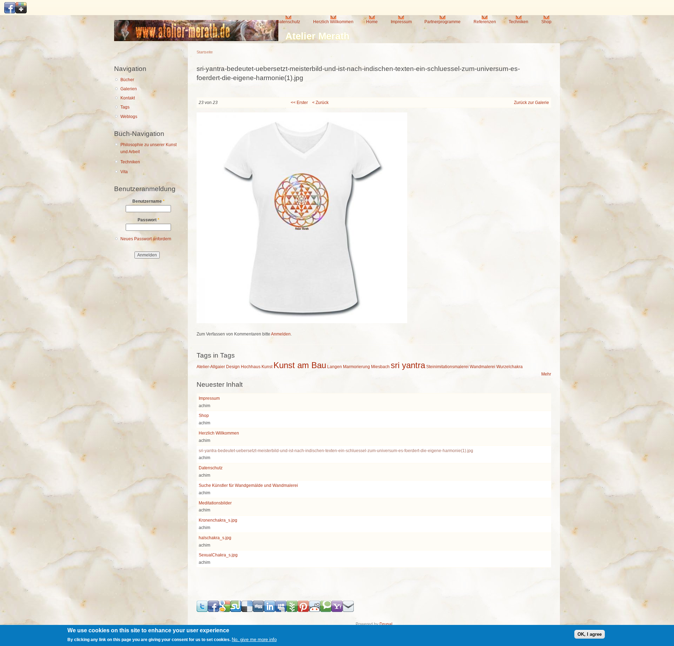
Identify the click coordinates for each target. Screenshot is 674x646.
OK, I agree (589, 634)
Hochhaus (250, 366)
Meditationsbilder (215, 503)
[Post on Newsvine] (292, 610)
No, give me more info (254, 639)
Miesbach (380, 366)
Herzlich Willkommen (333, 21)
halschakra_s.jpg (215, 537)
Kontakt (127, 98)
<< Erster (299, 102)
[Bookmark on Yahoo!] (337, 610)
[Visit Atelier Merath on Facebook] (9, 11)
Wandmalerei (482, 366)
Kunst (267, 366)
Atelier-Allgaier (211, 366)
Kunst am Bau (299, 365)
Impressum (401, 21)
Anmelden (281, 334)
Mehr (546, 374)
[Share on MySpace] (280, 610)
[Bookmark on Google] (224, 610)
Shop (546, 21)
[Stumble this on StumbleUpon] (236, 610)
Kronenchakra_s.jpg (218, 520)
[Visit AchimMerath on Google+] (21, 11)
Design (233, 366)
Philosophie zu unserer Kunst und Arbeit (148, 148)
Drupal (385, 624)
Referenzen (485, 21)
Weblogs (128, 116)
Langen (334, 366)
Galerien (128, 88)
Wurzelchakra (509, 366)
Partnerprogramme (442, 21)
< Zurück (320, 102)
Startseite (205, 52)
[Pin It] (303, 610)
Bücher (127, 79)
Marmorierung (356, 366)
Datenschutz (288, 21)
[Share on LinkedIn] (269, 610)
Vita (124, 171)
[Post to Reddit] (314, 610)
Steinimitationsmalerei (447, 366)
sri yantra (408, 365)
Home (372, 21)
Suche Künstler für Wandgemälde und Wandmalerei (248, 485)
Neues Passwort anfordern (145, 238)
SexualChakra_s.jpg (218, 555)
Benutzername (148, 201)
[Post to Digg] (258, 610)
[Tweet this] (202, 610)
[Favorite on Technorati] (325, 610)
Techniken (518, 21)
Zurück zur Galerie (531, 102)
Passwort (148, 219)
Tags (125, 107)
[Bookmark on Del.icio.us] (247, 610)
